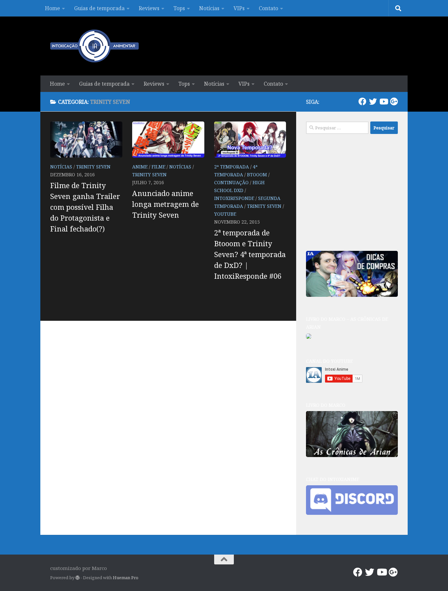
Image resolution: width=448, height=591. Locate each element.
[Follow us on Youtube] (383, 101)
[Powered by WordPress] (77, 578)
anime (140, 167)
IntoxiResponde (234, 198)
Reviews (149, 8)
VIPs (239, 8)
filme (158, 167)
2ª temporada (231, 167)
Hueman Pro (125, 577)
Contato (268, 8)
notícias (61, 167)
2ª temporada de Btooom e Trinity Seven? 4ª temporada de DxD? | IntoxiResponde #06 (250, 254)
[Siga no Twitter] (373, 101)
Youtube (225, 214)
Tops (179, 8)
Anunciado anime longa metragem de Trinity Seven (165, 204)
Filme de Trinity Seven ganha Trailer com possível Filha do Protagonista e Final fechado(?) (85, 206)
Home (52, 8)
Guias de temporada (99, 8)
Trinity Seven (93, 167)
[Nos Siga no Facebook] (362, 101)
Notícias (209, 8)
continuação (231, 182)
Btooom (257, 174)
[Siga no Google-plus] (394, 101)
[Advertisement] (355, 191)
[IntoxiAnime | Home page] (94, 46)
